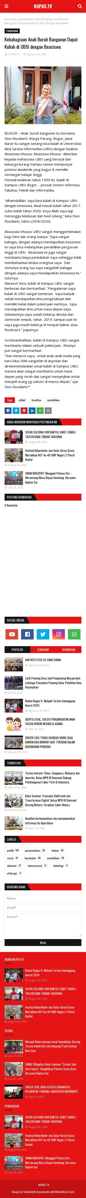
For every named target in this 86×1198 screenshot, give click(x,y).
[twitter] (43, 634)
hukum (57, 850)
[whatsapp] (74, 634)
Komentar (68, 649)
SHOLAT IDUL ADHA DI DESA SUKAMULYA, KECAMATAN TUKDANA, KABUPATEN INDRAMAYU (51, 1089)
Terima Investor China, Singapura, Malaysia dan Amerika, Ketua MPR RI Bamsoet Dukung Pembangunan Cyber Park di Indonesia (52, 777)
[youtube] (12, 634)
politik (13, 850)
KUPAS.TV (43, 6)
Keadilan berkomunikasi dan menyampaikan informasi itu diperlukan (50, 820)
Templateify (29, 1192)
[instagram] (58, 634)
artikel (22, 400)
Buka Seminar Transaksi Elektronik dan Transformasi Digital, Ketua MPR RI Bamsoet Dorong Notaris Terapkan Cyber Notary (51, 800)
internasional (37, 866)
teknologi (60, 866)
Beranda (10, 19)
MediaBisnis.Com (64, 1192)
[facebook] (27, 634)
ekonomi (14, 866)
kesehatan (33, 858)
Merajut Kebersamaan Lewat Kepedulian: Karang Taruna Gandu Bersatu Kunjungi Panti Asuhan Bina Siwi (52, 1046)
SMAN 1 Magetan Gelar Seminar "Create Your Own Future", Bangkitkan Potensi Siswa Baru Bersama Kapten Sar (51, 1068)
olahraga (14, 873)
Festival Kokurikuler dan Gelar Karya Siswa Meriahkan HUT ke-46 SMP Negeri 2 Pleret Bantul (50, 455)
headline (36, 400)
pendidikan (26, 19)
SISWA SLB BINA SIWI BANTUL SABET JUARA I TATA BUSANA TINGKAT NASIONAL (50, 434)
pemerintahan (35, 850)
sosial (12, 858)
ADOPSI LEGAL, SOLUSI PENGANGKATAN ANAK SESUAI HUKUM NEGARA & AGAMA (50, 721)
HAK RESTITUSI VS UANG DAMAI (43, 659)
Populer (17, 649)
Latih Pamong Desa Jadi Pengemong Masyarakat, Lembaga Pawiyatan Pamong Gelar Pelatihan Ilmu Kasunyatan (53, 682)
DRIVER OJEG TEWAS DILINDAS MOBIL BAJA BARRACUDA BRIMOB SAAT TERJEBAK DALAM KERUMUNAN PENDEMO (50, 742)
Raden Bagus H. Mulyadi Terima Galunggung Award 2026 (50, 703)
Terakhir (43, 649)
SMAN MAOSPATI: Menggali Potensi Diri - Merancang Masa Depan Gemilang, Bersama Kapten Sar (50, 477)
